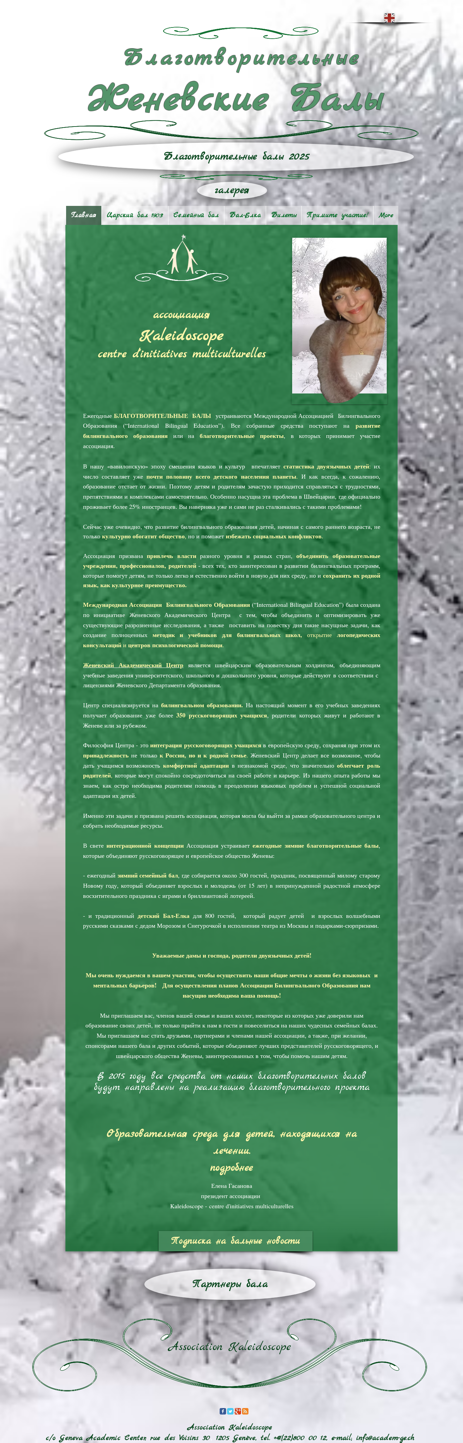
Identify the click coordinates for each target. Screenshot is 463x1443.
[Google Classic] (238, 1411)
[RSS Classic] (245, 1411)
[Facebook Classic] (223, 1411)
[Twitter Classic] (230, 1411)
